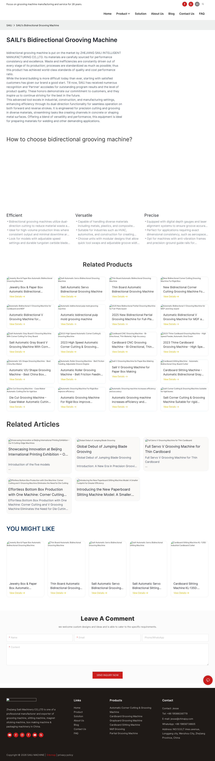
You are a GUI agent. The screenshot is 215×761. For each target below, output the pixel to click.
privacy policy (65, 754)
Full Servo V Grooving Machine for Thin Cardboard (172, 449)
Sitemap (51, 754)
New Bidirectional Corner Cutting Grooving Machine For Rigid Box (183, 290)
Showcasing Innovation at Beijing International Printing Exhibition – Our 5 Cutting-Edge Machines (38, 452)
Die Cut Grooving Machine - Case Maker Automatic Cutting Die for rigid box (29, 400)
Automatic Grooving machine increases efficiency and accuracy (131, 400)
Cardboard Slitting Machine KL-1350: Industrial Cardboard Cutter (187, 586)
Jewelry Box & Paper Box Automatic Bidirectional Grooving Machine (26, 290)
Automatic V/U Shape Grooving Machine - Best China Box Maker (30, 372)
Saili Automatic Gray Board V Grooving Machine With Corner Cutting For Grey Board (30, 345)
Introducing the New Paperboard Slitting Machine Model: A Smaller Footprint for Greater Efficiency (104, 492)
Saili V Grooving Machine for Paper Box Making (131, 369)
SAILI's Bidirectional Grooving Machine (37, 25)
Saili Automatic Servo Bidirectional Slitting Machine (146, 586)
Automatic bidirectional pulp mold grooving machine (79, 317)
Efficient (14, 215)
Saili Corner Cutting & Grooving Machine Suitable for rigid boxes (184, 400)
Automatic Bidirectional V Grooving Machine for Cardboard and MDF (26, 317)
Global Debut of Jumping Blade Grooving (102, 449)
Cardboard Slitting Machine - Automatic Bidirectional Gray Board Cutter (182, 372)
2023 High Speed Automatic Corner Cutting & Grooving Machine (79, 345)
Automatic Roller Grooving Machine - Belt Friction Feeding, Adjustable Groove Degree (82, 372)
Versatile (83, 215)
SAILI (9, 25)
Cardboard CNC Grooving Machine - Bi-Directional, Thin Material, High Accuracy (132, 345)
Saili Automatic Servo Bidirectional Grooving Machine (81, 289)
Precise (151, 215)
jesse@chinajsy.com (182, 718)
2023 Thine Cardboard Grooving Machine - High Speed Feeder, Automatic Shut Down (184, 345)
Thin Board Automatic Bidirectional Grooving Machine (133, 289)
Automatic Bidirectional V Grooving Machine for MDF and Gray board (184, 317)
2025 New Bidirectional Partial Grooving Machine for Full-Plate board (133, 317)
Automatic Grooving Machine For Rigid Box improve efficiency (80, 400)
